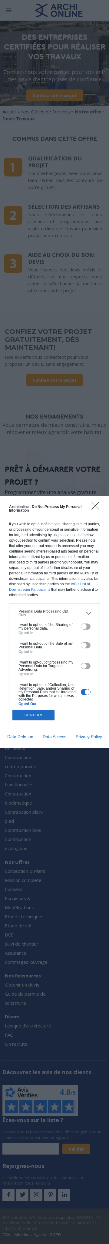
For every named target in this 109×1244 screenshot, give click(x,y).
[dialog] (54, 622)
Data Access (54, 736)
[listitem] (54, 613)
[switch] (86, 627)
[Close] (97, 507)
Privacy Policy (89, 736)
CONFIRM (34, 715)
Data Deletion (20, 736)
